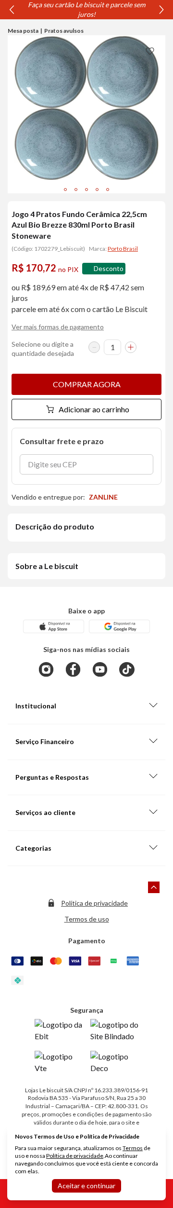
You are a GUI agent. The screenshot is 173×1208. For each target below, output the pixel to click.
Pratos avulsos (64, 30)
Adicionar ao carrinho (94, 409)
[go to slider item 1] (75, 189)
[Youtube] (99, 669)
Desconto (109, 268)
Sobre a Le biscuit (46, 565)
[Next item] (161, 9)
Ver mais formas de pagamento (58, 327)
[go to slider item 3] (97, 189)
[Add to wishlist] (150, 50)
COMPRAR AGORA (87, 384)
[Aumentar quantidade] (130, 347)
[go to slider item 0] (65, 189)
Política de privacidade (94, 903)
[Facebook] (73, 669)
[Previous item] (11, 9)
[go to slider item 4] (107, 189)
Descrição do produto (54, 526)
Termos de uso (86, 919)
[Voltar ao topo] (154, 887)
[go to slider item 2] (86, 189)
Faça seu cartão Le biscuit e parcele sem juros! (86, 9)
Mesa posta (23, 30)
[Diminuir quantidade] (94, 347)
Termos (133, 1148)
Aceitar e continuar (86, 1185)
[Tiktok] (126, 669)
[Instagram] (46, 669)
